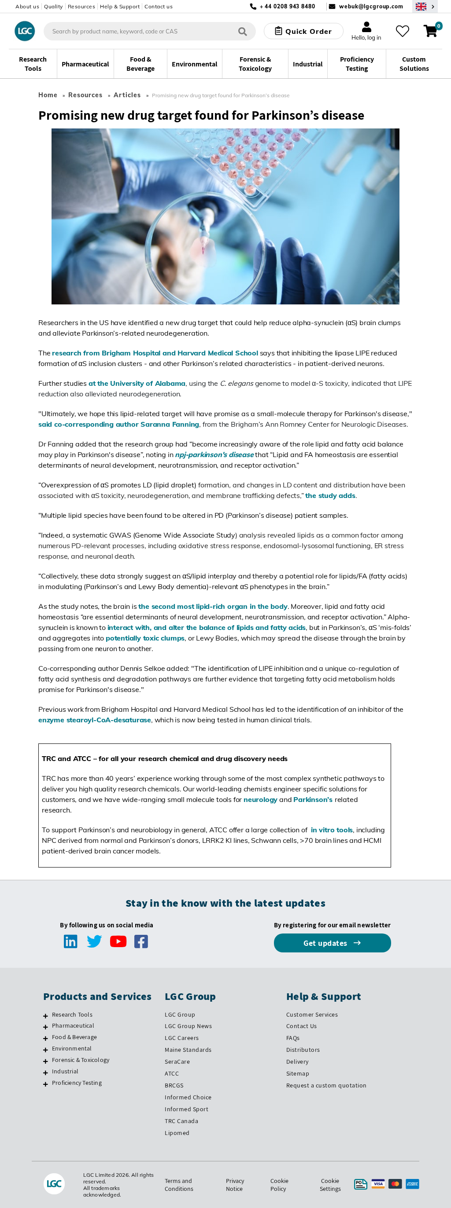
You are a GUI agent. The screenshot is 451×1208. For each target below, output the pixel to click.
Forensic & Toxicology (80, 1060)
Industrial (65, 1071)
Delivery (297, 1061)
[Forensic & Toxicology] (45, 1061)
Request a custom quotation (326, 1085)
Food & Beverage (74, 1037)
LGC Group (180, 1014)
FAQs (293, 1038)
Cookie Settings (330, 1185)
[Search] (242, 31)
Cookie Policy (279, 1185)
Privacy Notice (235, 1185)
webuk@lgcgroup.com (371, 6)
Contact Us (301, 1026)
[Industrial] (45, 1072)
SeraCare (177, 1061)
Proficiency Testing (77, 1083)
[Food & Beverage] (45, 1038)
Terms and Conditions (179, 1185)
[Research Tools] (45, 1016)
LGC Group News (188, 1026)
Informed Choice (188, 1097)
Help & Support (120, 6)
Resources (82, 6)
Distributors (303, 1050)
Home (48, 95)
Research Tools (72, 1014)
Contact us (158, 6)
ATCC (172, 1073)
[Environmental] (45, 1050)
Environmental (72, 1048)
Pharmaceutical (73, 1025)
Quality (53, 6)
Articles (127, 95)
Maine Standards (188, 1050)
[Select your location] (425, 6)
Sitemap (298, 1073)
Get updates (326, 943)
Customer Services (312, 1014)
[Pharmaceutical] (45, 1027)
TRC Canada (181, 1121)
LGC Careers (182, 1038)
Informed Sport (186, 1109)
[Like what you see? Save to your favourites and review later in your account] (402, 31)
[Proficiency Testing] (45, 1084)
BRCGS (174, 1085)
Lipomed (177, 1133)
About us (27, 6)
